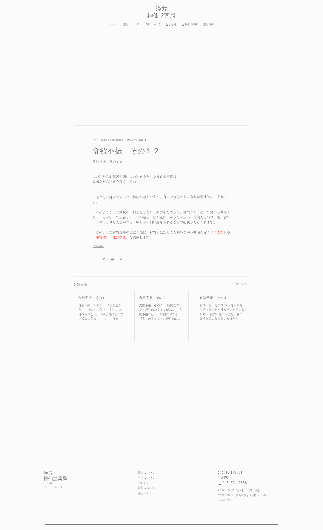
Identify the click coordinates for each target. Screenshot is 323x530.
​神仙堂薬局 (55, 478)
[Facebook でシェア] (94, 259)
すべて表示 (242, 284)
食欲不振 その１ (91, 298)
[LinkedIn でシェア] (112, 259)
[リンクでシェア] (121, 259)
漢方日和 (143, 493)
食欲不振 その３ (213, 298)
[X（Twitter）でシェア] (103, 259)
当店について (146, 477)
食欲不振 (98, 246)
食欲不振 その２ (152, 298)
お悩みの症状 (146, 487)
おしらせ (143, 483)
